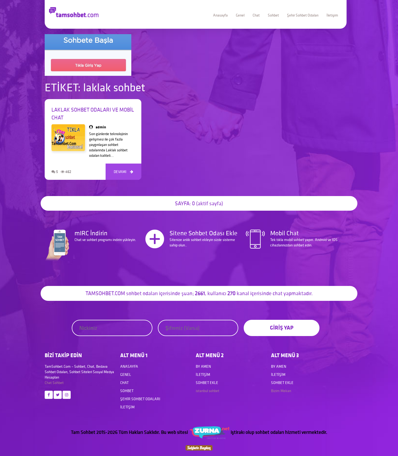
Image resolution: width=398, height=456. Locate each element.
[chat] (199, 447)
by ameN (203, 366)
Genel (240, 15)
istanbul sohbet (207, 390)
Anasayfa (220, 15)
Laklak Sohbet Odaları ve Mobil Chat (92, 113)
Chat (256, 15)
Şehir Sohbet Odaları (302, 15)
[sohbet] (209, 432)
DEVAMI (123, 171)
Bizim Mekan (281, 390)
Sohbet (273, 15)
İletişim (332, 15)
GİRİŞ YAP (281, 327)
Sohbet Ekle (207, 382)
